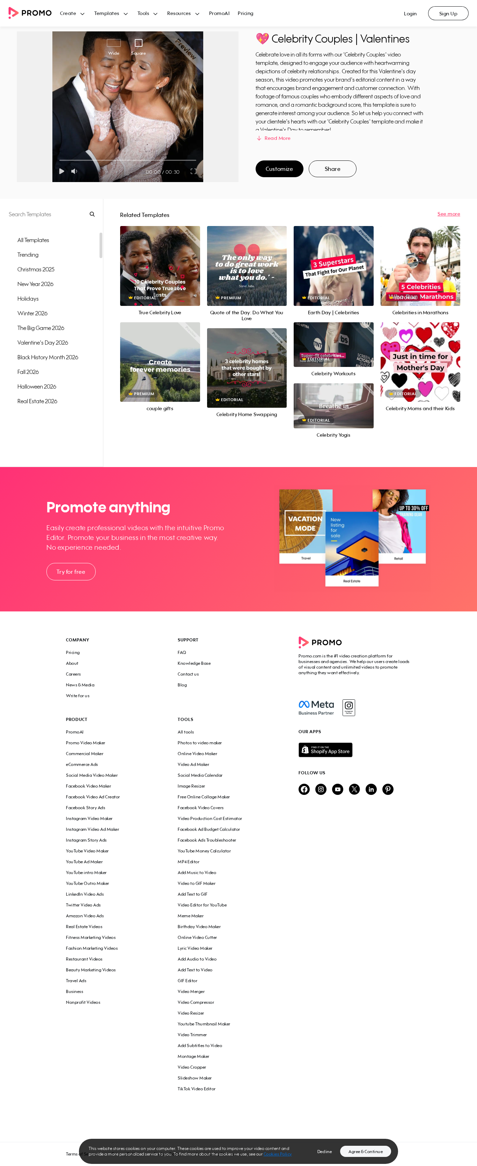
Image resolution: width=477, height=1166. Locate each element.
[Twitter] (354, 790)
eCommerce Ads (82, 764)
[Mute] (75, 171)
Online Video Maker (197, 753)
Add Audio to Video (197, 959)
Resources (179, 13)
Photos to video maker (200, 742)
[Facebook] (316, 708)
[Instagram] (348, 707)
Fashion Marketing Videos (92, 948)
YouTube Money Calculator (204, 850)
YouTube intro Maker (86, 872)
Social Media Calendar (200, 775)
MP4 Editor (188, 861)
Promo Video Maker (85, 742)
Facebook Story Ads (85, 807)
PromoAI (219, 13)
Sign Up (448, 13)
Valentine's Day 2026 (42, 342)
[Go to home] (34, 13)
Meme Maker (191, 915)
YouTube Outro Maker (87, 883)
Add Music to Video (197, 872)
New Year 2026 (35, 283)
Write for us (77, 695)
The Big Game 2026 (40, 327)
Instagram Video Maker (89, 818)
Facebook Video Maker (88, 786)
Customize (279, 168)
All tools (186, 732)
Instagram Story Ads (86, 840)
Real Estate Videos (84, 926)
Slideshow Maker (195, 1078)
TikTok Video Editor (197, 1088)
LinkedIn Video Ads (85, 894)
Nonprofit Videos (83, 1002)
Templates (106, 13)
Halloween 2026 (36, 386)
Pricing (246, 13)
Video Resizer (191, 1013)
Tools (143, 13)
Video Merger (191, 991)
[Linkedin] (371, 790)
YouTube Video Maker (87, 850)
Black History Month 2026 (47, 357)
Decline (324, 1151)
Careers (73, 674)
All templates (33, 239)
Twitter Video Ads (83, 905)
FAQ (182, 652)
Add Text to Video (195, 969)
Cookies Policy (278, 1154)
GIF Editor (187, 980)
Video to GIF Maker (196, 883)
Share (333, 168)
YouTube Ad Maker (84, 861)
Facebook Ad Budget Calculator (209, 829)
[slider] (59, 160)
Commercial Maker (84, 753)
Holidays (28, 298)
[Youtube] (337, 790)
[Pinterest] (388, 790)
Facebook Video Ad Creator (93, 796)
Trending (27, 254)
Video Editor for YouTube (202, 905)
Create (68, 13)
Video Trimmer (192, 1034)
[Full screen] (194, 171)
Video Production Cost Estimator (210, 818)
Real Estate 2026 (37, 401)
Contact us (188, 674)
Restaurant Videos (84, 959)
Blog (182, 684)
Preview (160, 258)
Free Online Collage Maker (204, 796)
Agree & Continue (365, 1151)
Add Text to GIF (193, 894)
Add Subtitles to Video (200, 1045)
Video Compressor (196, 1002)
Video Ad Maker (193, 764)
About (72, 663)
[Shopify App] (355, 750)
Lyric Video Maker (195, 948)
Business (74, 991)
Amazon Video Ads (85, 915)
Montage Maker (194, 1056)
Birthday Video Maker (199, 926)
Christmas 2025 (35, 269)
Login (410, 13)
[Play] (61, 171)
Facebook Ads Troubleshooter (207, 840)
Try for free (71, 571)
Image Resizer (191, 786)
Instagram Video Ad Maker (92, 829)
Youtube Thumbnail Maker (204, 1023)
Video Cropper (192, 1067)
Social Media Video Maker (92, 775)
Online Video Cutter (197, 937)
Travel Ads (76, 980)
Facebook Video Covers (201, 807)
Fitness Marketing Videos (91, 937)
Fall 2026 (28, 371)
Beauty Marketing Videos (91, 969)
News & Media (80, 684)
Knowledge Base (194, 663)
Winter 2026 (32, 313)
